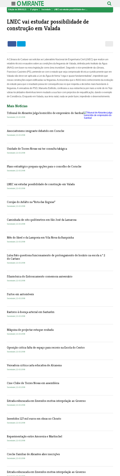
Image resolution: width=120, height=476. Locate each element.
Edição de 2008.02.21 (17, 9)
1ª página (34, 9)
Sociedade (45, 9)
